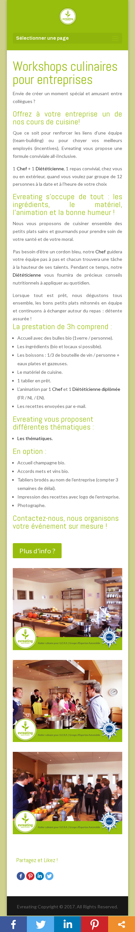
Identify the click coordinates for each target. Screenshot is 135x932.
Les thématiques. (35, 438)
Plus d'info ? (37, 551)
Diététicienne (50, 168)
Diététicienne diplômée (96, 389)
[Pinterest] (30, 876)
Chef (22, 168)
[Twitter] (49, 876)
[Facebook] (21, 876)
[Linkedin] (40, 876)
